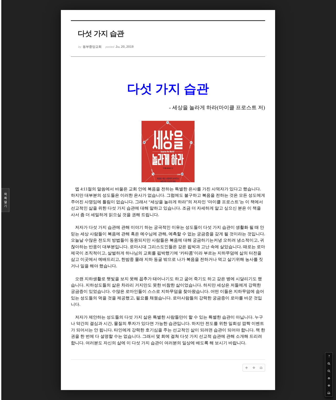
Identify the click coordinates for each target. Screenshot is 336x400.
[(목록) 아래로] (329, 385)
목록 (5, 200)
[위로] (329, 378)
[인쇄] (329, 393)
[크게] (329, 363)
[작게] (329, 371)
